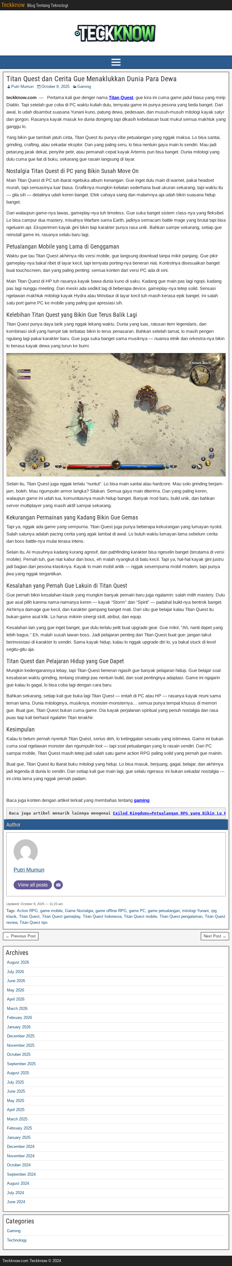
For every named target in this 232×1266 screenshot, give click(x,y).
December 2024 (20, 1146)
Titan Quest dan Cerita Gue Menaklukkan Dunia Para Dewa (91, 79)
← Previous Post (21, 936)
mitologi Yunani (195, 910)
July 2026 (15, 971)
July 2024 (15, 1192)
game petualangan (164, 910)
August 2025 (18, 1073)
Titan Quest (121, 97)
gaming (142, 800)
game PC (137, 910)
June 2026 (16, 980)
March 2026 (17, 1008)
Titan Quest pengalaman (181, 916)
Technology (17, 1240)
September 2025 (21, 1064)
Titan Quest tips (34, 922)
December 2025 (20, 1036)
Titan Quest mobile (140, 916)
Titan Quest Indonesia (102, 916)
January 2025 (19, 1137)
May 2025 (15, 1100)
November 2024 (20, 1156)
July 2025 (15, 1082)
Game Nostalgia (79, 910)
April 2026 (15, 999)
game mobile (51, 910)
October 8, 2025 (55, 86)
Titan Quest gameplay (61, 916)
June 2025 (16, 1091)
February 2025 (19, 1128)
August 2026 (18, 962)
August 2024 (18, 1183)
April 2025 (15, 1109)
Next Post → (215, 936)
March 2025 (17, 1119)
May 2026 (15, 990)
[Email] (58, 884)
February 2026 (19, 1017)
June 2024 (16, 1202)
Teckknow (13, 4)
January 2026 (19, 1027)
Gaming (84, 86)
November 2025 (20, 1045)
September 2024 (21, 1174)
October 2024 (19, 1165)
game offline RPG (111, 910)
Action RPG (27, 910)
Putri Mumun (22, 86)
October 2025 (19, 1054)
